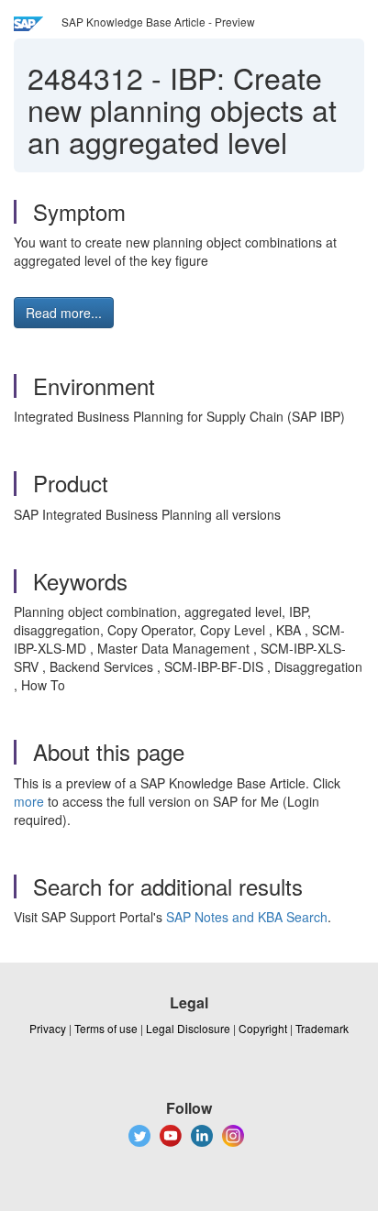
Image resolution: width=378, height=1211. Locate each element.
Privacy (47, 1028)
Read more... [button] (64, 312)
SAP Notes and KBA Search (247, 917)
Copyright (263, 1028)
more (29, 801)
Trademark (322, 1028)
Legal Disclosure (188, 1028)
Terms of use (106, 1028)
